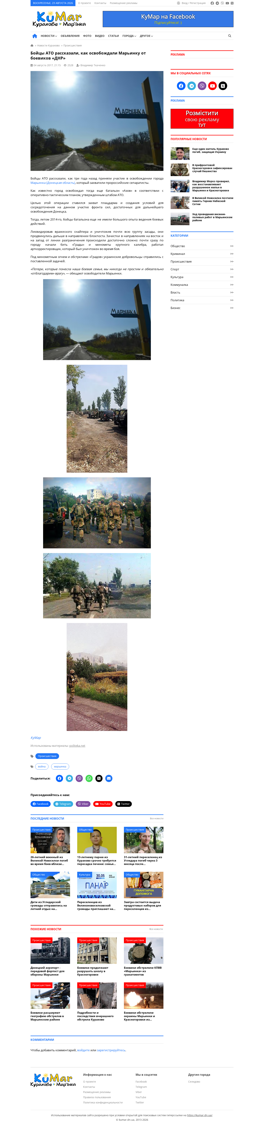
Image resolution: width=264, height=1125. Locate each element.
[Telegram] (69, 778)
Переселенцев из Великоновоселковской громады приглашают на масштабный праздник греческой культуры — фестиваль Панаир (95, 905)
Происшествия (47, 756)
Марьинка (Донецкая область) (53, 183)
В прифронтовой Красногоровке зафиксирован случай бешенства (212, 168)
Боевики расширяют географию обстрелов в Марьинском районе (47, 1016)
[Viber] (79, 778)
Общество (85, 829)
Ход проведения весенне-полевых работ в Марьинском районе (212, 217)
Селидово (194, 1081)
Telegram (141, 1086)
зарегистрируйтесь (111, 1050)
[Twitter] (99, 778)
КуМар (36, 737)
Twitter (140, 1102)
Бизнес (202, 308)
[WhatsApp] (89, 778)
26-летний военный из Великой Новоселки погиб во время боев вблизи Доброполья (49, 860)
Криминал (202, 254)
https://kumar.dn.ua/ (199, 1115)
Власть (202, 292)
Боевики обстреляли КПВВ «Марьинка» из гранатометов (143, 971)
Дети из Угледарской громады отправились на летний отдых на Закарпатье (49, 905)
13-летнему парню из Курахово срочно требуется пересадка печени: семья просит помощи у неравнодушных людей (96, 860)
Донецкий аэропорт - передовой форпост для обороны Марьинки (47, 971)
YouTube (141, 1097)
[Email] (108, 778)
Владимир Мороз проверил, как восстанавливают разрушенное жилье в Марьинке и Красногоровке (211, 186)
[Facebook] (59, 778)
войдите (83, 1050)
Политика (202, 300)
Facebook (141, 1081)
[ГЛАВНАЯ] (34, 36)
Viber (139, 1092)
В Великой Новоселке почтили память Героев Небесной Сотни (212, 201)
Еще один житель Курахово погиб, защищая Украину (210, 150)
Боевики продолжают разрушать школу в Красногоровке (92, 971)
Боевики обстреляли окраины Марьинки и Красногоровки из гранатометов (139, 1016)
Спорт (202, 269)
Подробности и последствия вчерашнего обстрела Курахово (95, 1016)
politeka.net (77, 746)
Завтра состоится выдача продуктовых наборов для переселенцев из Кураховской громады (142, 905)
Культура (84, 874)
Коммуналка (202, 285)
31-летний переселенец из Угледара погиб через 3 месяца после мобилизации (143, 860)
